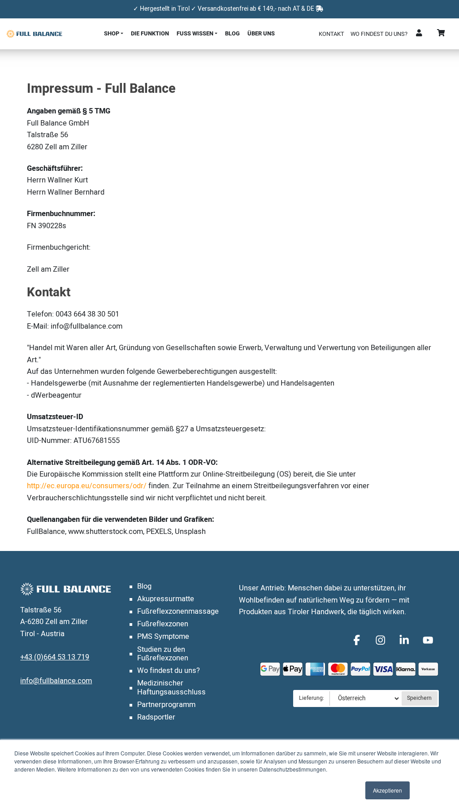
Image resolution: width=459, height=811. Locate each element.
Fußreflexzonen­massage (178, 611)
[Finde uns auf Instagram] (382, 639)
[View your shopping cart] (441, 33)
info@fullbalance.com (56, 681)
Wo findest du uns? (379, 34)
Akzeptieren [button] (387, 790)
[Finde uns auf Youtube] (428, 639)
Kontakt (331, 34)
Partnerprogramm (166, 704)
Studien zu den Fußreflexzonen (162, 654)
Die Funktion (150, 33)
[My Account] (420, 33)
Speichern (419, 698)
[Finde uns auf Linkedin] (406, 639)
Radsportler (156, 717)
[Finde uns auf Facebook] (358, 639)
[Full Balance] (34, 34)
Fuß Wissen (195, 33)
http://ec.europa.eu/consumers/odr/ (87, 486)
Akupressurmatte (165, 599)
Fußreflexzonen (162, 624)
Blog (232, 33)
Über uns (261, 33)
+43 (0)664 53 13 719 (54, 657)
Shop (111, 33)
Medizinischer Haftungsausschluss (171, 688)
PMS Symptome (163, 636)
